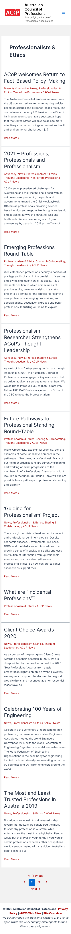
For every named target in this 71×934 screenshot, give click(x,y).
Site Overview (52, 913)
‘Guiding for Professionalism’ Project (31, 511)
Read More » (11, 138)
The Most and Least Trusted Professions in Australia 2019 (30, 799)
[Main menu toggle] (63, 12)
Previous (35, 875)
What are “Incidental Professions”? (27, 595)
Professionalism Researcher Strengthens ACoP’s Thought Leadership (32, 340)
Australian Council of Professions (35, 9)
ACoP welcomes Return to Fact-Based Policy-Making (34, 77)
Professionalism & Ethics (41, 174)
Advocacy (10, 174)
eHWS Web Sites (30, 913)
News (33, 88)
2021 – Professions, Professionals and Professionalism (27, 159)
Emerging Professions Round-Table (29, 250)
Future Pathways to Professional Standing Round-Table (29, 424)
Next (36, 889)
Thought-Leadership (16, 177)
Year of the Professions (27, 92)
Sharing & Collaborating (50, 261)
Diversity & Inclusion (16, 88)
